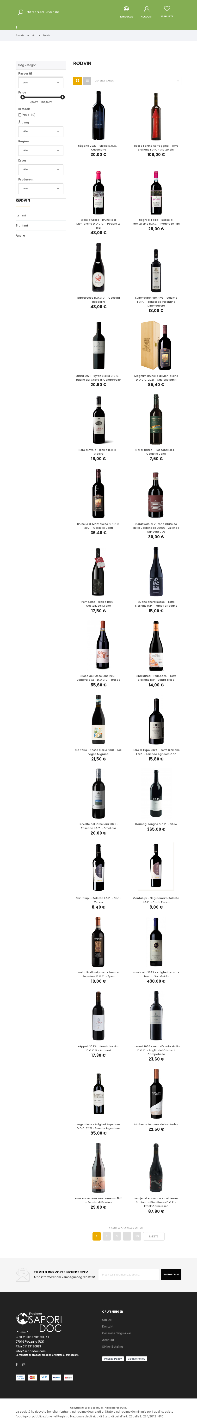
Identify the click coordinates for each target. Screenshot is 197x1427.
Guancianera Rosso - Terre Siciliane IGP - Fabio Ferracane (156, 604)
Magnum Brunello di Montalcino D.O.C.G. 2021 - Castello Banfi (156, 378)
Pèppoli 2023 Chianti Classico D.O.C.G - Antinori (98, 1048)
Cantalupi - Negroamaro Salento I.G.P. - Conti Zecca (156, 900)
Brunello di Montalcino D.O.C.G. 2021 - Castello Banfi (98, 526)
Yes (28, 114)
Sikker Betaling (112, 1346)
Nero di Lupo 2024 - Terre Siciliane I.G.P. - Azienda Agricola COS (156, 752)
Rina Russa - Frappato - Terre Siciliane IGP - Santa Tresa (156, 678)
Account (108, 1340)
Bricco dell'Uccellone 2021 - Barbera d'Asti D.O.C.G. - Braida (98, 678)
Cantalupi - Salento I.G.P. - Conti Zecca (98, 900)
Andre (20, 235)
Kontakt (107, 1326)
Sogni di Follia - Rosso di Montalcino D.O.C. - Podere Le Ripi (156, 222)
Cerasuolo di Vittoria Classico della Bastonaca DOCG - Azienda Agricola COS (156, 528)
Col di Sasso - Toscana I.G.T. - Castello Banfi (156, 452)
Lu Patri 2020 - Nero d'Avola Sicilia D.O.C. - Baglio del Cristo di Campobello (156, 1050)
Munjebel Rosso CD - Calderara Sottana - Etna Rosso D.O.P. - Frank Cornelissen (156, 1202)
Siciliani (22, 225)
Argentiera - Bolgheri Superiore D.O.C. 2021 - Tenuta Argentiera (98, 1126)
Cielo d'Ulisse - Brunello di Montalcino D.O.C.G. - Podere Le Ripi (98, 223)
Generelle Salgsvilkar (116, 1333)
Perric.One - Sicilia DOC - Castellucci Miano (98, 604)
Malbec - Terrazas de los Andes (156, 1124)
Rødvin (23, 201)
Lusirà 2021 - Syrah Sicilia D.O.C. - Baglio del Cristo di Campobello (98, 378)
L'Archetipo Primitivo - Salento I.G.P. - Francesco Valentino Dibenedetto (156, 301)
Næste (153, 1236)
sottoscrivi (171, 1274)
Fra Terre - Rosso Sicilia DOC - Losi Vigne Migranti (98, 752)
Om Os (106, 1320)
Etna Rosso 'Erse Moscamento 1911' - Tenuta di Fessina (98, 1200)
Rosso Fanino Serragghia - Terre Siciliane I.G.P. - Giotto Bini (156, 147)
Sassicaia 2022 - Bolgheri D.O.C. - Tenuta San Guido (156, 974)
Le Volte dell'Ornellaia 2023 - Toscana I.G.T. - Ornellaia (98, 826)
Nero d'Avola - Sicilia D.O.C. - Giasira (99, 452)
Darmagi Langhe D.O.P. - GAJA (156, 824)
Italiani (21, 215)
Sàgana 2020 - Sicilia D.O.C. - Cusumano (98, 147)
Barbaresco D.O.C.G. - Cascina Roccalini (98, 299)
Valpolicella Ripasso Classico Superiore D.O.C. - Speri (98, 974)
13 (137, 1236)
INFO (160, 1416)
